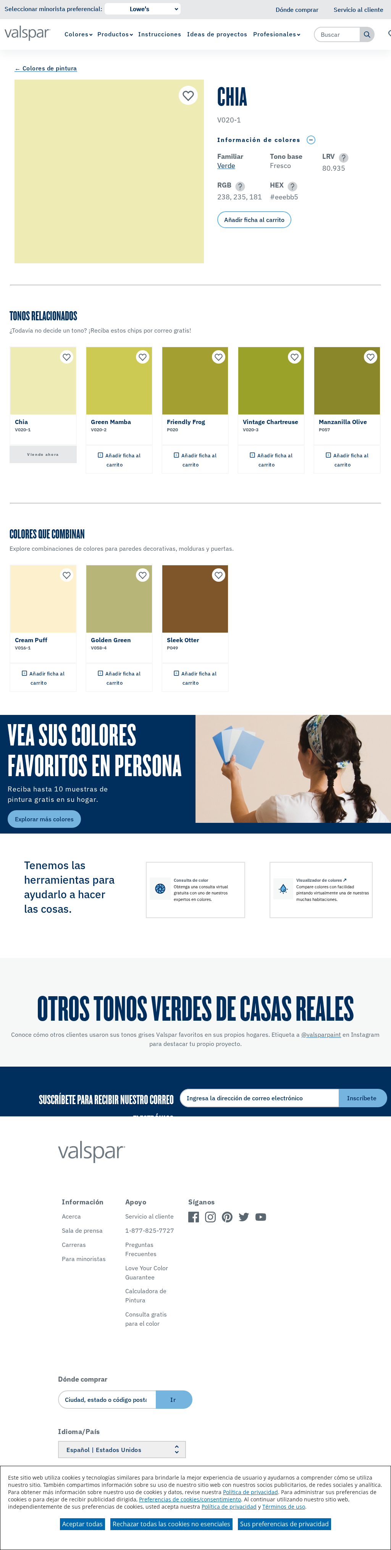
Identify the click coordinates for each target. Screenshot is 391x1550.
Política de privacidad (250, 1492)
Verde (226, 165)
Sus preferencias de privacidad (284, 1524)
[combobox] (337, 34)
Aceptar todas (82, 1524)
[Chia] (188, 95)
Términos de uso (283, 1506)
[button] (342, 158)
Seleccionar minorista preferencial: (53, 9)
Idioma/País (79, 1431)
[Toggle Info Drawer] (311, 140)
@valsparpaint (321, 1034)
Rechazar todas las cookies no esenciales (171, 1524)
